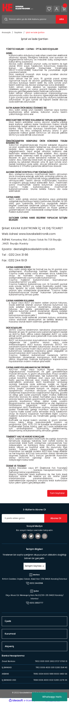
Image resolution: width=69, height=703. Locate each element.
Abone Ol (55, 518)
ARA (61, 19)
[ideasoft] (16, 700)
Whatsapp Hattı (52, 697)
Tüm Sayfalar (57, 493)
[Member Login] (56, 9)
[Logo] (17, 7)
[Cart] (64, 9)
